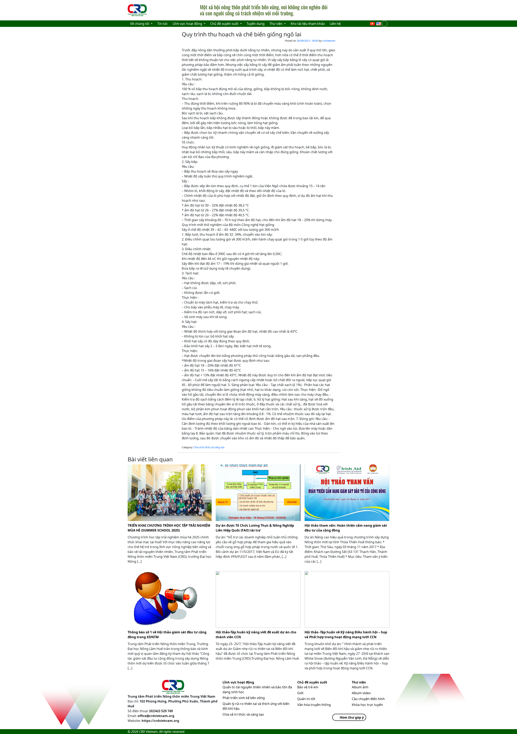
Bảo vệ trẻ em (307, 687)
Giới (300, 693)
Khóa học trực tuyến (367, 704)
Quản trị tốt (306, 699)
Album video (361, 693)
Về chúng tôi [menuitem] (140, 23)
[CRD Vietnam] (138, 10)
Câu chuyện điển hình (368, 699)
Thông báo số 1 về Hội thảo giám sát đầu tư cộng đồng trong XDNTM (167, 634)
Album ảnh (360, 687)
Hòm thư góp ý (352, 717)
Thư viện (359, 682)
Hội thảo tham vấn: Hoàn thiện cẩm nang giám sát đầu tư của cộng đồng (346, 528)
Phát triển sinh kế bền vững (244, 698)
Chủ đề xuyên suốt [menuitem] (224, 23)
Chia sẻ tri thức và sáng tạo (208, 447)
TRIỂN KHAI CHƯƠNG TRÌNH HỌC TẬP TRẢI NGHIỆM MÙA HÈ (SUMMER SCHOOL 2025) (169, 528)
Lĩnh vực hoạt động (238, 682)
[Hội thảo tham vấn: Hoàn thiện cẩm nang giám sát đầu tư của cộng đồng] (347, 492)
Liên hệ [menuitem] (335, 23)
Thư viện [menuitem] (276, 23)
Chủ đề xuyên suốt (312, 682)
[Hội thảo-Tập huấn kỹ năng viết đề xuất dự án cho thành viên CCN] (258, 599)
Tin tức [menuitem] (162, 23)
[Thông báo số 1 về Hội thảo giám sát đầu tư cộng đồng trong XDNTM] (170, 599)
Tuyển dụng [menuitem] (256, 23)
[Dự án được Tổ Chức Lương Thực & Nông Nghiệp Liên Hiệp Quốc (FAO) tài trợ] (258, 492)
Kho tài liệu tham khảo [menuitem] (308, 23)
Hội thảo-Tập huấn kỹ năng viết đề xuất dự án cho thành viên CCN (256, 634)
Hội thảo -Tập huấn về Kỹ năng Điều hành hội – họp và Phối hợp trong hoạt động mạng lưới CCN (346, 634)
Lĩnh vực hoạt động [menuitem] (188, 23)
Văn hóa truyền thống (314, 704)
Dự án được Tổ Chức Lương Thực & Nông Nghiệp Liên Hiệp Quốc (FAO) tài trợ (255, 528)
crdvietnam (328, 40)
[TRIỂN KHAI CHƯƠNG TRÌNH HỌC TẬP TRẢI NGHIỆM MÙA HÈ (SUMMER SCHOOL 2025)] (170, 492)
